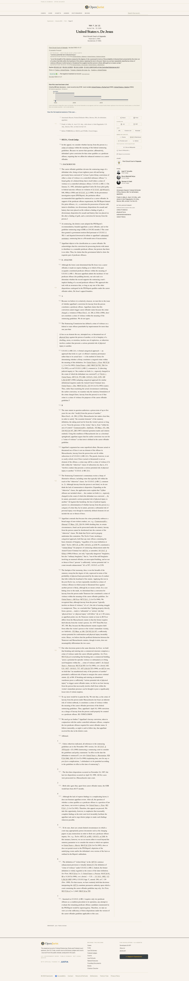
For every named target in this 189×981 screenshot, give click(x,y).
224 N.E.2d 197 (91, 631)
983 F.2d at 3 (74, 873)
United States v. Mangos (80, 56)
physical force (64, 337)
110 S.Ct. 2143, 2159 (93, 377)
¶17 (60, 410)
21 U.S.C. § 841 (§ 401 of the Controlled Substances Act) (102, 67)
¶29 (60, 796)
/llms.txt (122, 948)
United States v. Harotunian (96, 755)
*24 (55, 481)
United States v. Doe (69, 385)
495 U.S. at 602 (85, 836)
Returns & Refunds (82, 976)
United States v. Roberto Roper (96, 56)
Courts (58, 13)
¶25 (60, 735)
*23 (55, 287)
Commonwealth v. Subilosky (84, 427)
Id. (97, 614)
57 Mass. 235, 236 (75, 524)
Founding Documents (94, 963)
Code (50, 13)
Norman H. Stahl (127, 181)
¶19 (60, 475)
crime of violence (68, 147)
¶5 (60, 144)
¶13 (60, 301)
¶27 (60, 771)
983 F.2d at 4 (66, 657)
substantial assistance (124, 214)
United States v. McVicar (70, 599)
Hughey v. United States (99, 70)
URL (119, 130)
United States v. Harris (71, 845)
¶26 (60, 743)
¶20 (60, 518)
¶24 (60, 719)
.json (56, 925)
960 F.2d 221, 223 (83, 385)
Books (87, 13)
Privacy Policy (115, 976)
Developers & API (125, 945)
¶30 (60, 827)
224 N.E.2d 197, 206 (69, 430)
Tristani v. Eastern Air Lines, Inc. (80, 70)
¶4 (60, 139)
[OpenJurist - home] (94, 7)
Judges (66, 13)
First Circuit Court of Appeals (94, 36)
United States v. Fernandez (80, 64)
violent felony (67, 547)
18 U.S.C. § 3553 (67, 67)
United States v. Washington (96, 64)
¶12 (60, 295)
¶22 (60, 648)
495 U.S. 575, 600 (78, 377)
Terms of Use (104, 976)
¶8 (60, 223)
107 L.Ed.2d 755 (87, 668)
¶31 (60, 861)
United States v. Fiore (94, 362)
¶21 (60, 570)
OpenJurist (50, 21)
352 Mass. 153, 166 (102, 427)
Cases (43, 13)
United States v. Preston (91, 873)
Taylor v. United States (62, 70)
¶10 (60, 259)
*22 (56, 123)
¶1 (60, 117)
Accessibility (60, 976)
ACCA (85, 550)
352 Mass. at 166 (78, 631)
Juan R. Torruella (127, 171)
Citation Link (128, 130)
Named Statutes (92, 961)
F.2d (65, 21)
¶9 (60, 243)
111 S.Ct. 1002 (100, 876)
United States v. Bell (83, 365)
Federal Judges (92, 953)
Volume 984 (58, 21)
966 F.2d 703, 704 (97, 365)
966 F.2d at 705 (84, 891)
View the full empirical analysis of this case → (61, 112)
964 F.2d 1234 (86, 845)
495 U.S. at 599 (77, 545)
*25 (55, 650)
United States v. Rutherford (100, 87)
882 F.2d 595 (80, 665)
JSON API (123, 951)
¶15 (60, 350)
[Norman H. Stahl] (119, 183)
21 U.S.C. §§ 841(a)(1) (101, 189)
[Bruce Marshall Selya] (119, 177)
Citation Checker (92, 968)
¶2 (60, 124)
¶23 (60, 696)
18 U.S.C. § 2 (58, 67)
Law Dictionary (92, 950)
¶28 (60, 785)
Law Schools (91, 958)
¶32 (60, 898)
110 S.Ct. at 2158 (90, 545)
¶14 (60, 323)
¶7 (60, 169)
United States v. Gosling (121, 87)
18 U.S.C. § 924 (78, 67)
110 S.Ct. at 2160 (98, 836)
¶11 (60, 264)
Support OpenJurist (134, 956)
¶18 (60, 447)
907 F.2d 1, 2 (85, 599)
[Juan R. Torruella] (119, 172)
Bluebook (137, 130)
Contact (70, 976)
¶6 (60, 164)
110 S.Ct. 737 (75, 668)
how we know (85, 74)
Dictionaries (77, 13)
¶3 (60, 130)
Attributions (94, 976)
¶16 (60, 405)
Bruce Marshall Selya (128, 176)
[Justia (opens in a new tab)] (64, 962)
